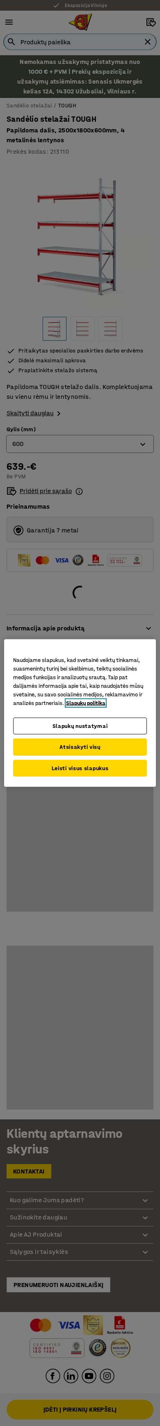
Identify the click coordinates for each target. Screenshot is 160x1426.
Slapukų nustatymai (80, 725)
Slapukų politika (85, 702)
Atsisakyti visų (80, 747)
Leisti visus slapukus (80, 767)
